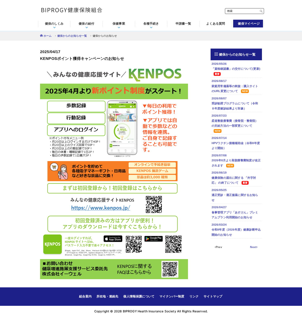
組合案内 (85, 296)
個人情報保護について (138, 296)
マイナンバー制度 (171, 296)
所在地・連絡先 (107, 296)
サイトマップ (213, 296)
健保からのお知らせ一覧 (72, 35)
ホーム (48, 35)
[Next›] (254, 247)
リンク (194, 296)
